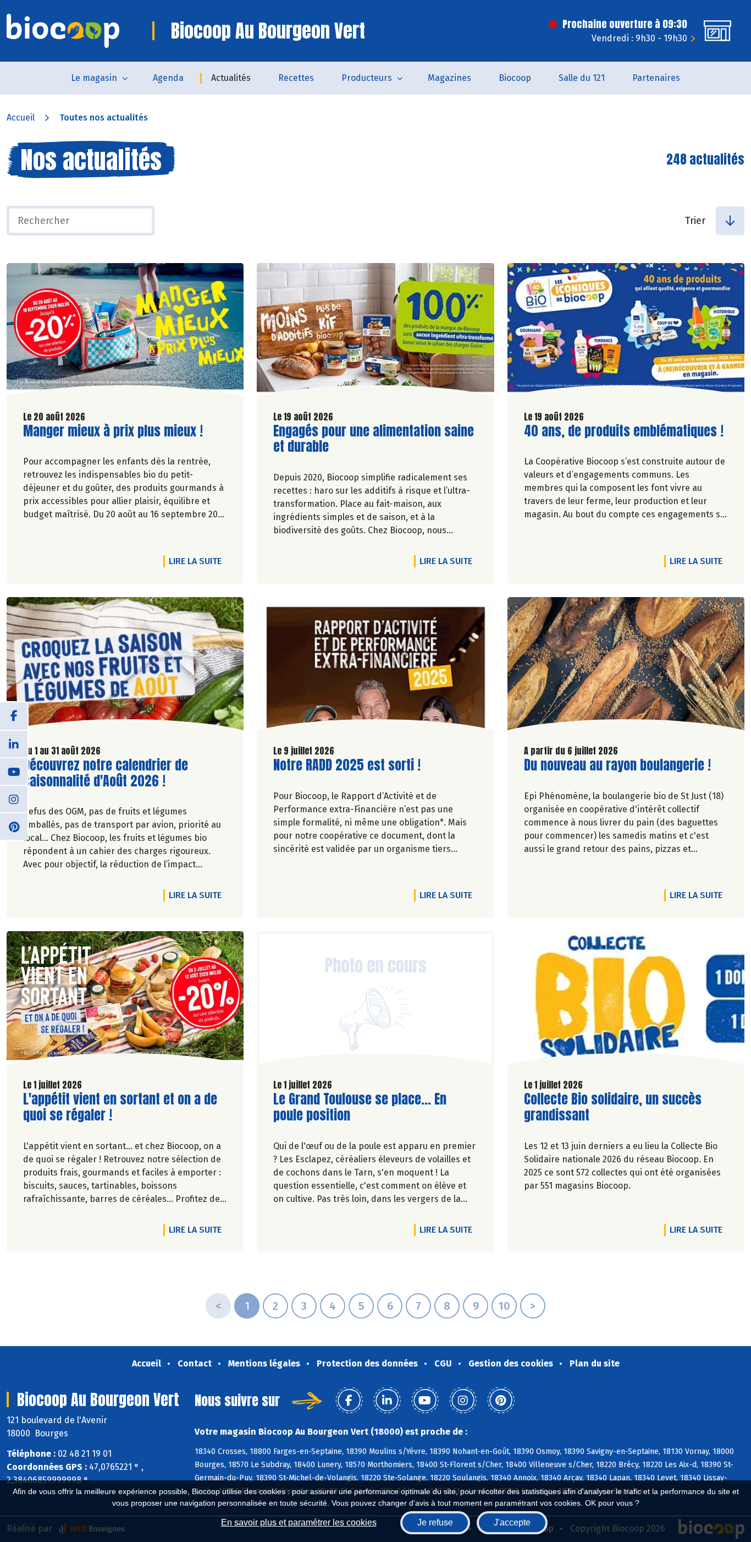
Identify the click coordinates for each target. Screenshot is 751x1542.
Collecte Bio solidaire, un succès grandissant (613, 1107)
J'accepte (512, 1522)
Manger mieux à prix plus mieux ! (113, 431)
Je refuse (435, 1522)
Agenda (168, 78)
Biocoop (515, 78)
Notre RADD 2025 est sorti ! (347, 765)
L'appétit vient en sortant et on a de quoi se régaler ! (120, 1107)
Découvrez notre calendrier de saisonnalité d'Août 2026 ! (105, 773)
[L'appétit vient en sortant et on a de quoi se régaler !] (125, 1000)
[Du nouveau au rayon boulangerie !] (625, 666)
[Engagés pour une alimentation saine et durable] (375, 332)
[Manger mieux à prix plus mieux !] (125, 332)
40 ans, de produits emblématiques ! (624, 431)
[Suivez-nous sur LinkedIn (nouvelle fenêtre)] (13, 743)
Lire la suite (198, 560)
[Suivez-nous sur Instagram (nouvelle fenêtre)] (13, 798)
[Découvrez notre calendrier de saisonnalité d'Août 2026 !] (125, 666)
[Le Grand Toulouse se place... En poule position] (375, 1000)
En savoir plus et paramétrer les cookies (299, 1522)
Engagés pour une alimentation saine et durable (373, 439)
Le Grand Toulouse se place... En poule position (359, 1107)
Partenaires (656, 78)
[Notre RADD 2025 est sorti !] (375, 666)
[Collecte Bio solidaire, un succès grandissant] (625, 1000)
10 (504, 1306)
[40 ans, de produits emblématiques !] (625, 332)
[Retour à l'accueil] (63, 31)
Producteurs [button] (366, 78)
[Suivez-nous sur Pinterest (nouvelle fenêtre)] (13, 826)
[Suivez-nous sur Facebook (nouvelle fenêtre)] (13, 716)
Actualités (231, 78)
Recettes (296, 78)
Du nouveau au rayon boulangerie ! (617, 765)
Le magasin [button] (94, 78)
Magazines (449, 78)
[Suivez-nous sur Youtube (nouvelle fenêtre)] (13, 771)
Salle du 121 (582, 78)
